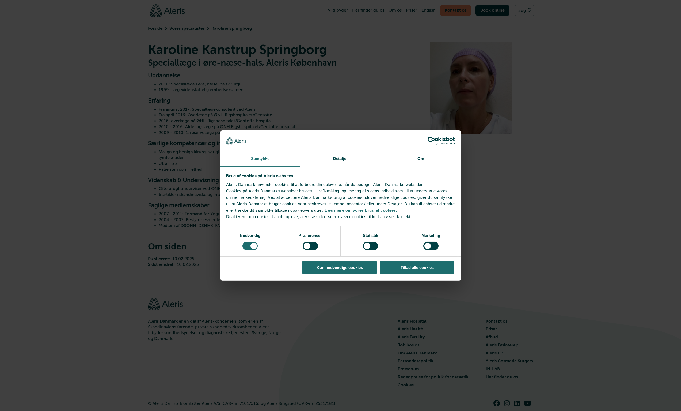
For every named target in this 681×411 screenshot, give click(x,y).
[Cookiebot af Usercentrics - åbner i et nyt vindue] (431, 141)
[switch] (310, 246)
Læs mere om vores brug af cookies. (361, 210)
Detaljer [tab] (340, 158)
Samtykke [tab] (260, 158)
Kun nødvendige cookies (340, 267)
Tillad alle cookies (417, 267)
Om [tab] (420, 158)
